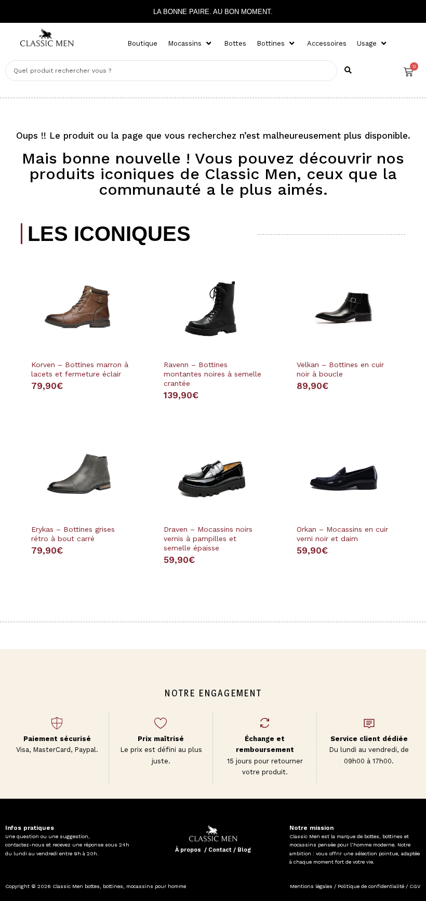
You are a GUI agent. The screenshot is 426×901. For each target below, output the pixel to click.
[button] (191, 43)
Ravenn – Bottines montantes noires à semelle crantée (212, 373)
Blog (244, 849)
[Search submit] (348, 70)
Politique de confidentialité (371, 886)
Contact (220, 849)
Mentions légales (311, 886)
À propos (188, 849)
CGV (414, 886)
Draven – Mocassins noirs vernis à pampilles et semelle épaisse (208, 538)
